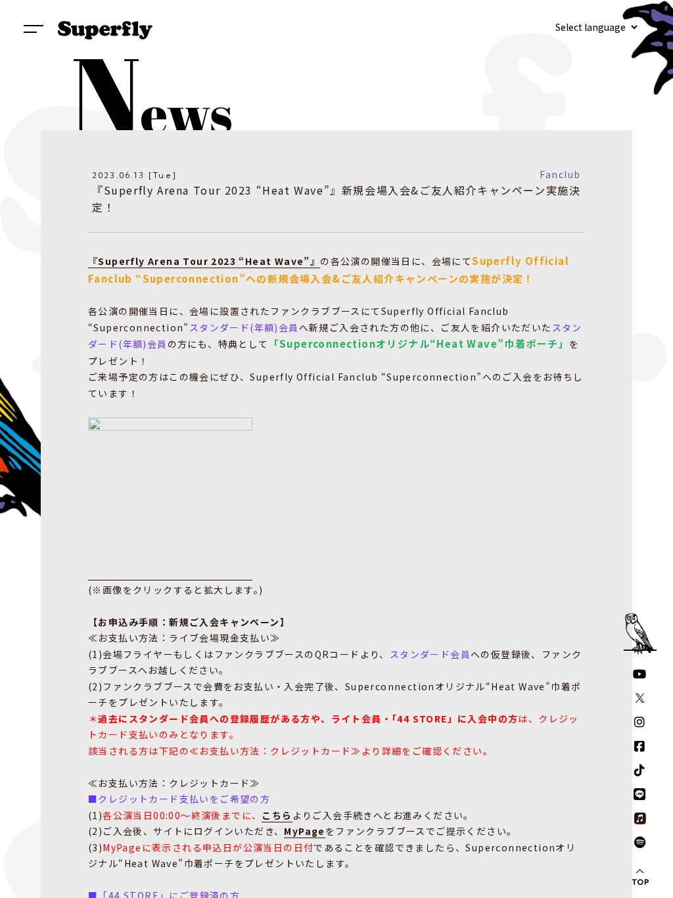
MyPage (304, 831)
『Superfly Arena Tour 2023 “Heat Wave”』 (204, 261)
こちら (277, 815)
